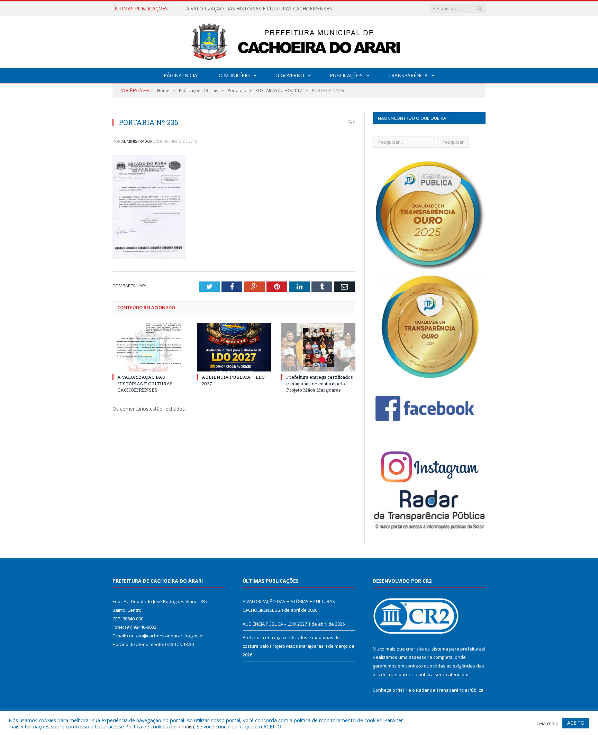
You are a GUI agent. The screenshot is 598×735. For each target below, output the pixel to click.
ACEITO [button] (576, 722)
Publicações (346, 75)
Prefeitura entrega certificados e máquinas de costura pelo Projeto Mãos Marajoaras (319, 383)
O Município (234, 75)
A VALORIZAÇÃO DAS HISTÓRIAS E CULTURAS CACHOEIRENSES (145, 383)
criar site (415, 649)
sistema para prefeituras (458, 649)
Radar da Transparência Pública (449, 690)
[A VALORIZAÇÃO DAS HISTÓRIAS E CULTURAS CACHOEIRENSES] (149, 347)
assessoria (420, 657)
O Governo (289, 75)
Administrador (137, 141)
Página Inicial (182, 75)
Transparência (408, 75)
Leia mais (181, 726)
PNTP (401, 690)
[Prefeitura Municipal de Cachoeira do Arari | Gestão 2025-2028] (299, 40)
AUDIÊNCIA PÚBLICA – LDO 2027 (224, 9)
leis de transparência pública (403, 674)
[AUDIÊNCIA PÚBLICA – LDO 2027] (234, 347)
